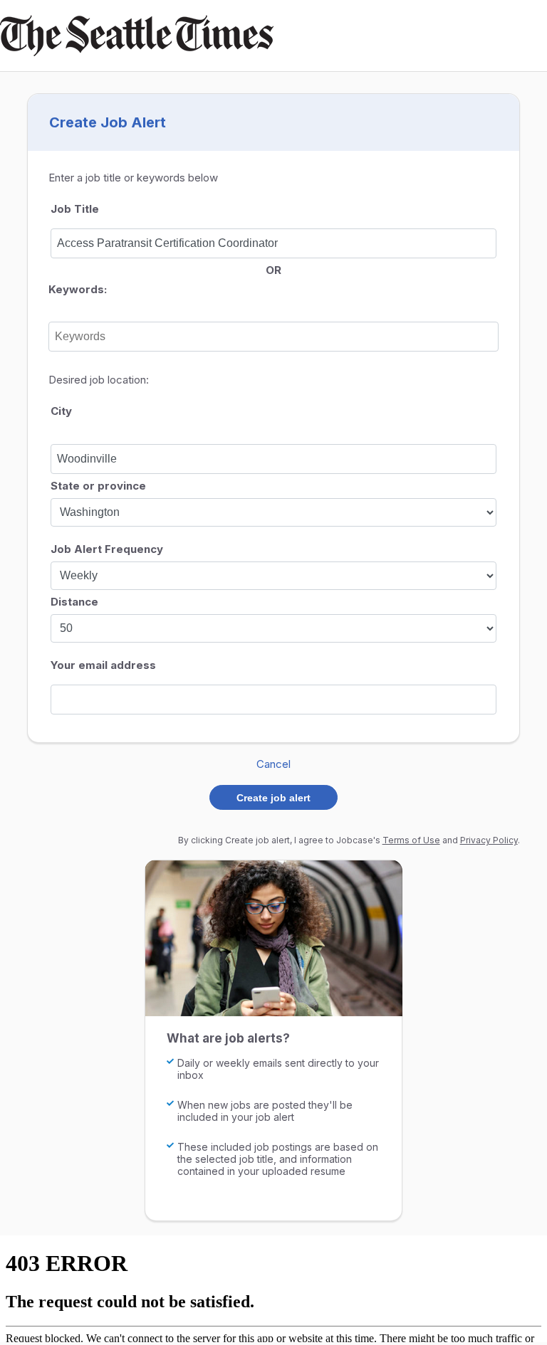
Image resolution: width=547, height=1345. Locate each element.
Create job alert (273, 797)
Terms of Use (411, 840)
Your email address (103, 665)
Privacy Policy (489, 840)
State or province (98, 485)
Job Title (75, 209)
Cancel (273, 764)
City (61, 411)
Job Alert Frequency (107, 549)
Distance (74, 601)
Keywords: (77, 289)
